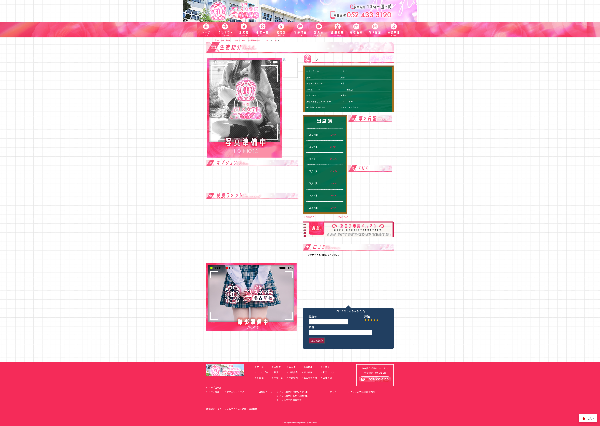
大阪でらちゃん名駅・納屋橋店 (242, 409)
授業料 (277, 372)
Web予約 (327, 377)
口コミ (326, 366)
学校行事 (278, 377)
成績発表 (293, 372)
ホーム (260, 366)
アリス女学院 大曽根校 (290, 399)
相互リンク (328, 372)
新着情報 (308, 366)
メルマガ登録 (310, 377)
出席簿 (260, 377)
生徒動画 (293, 377)
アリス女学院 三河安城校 (362, 391)
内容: (312, 327)
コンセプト (262, 372)
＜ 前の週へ (309, 216)
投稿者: (313, 316)
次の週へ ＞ (342, 216)
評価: (367, 316)
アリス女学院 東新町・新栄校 (293, 391)
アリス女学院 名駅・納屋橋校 (293, 395)
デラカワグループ (235, 391)
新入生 (292, 366)
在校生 (277, 366)
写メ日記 (308, 372)
